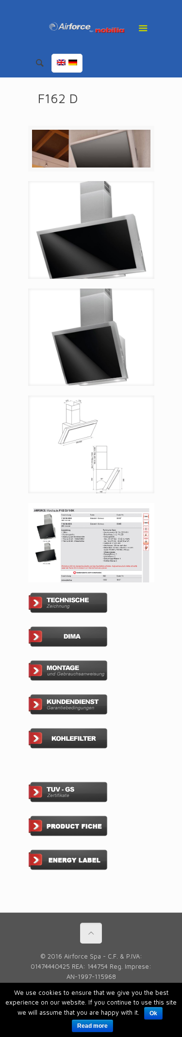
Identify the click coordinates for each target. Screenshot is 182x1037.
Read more (92, 1025)
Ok (153, 1013)
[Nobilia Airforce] (91, 26)
